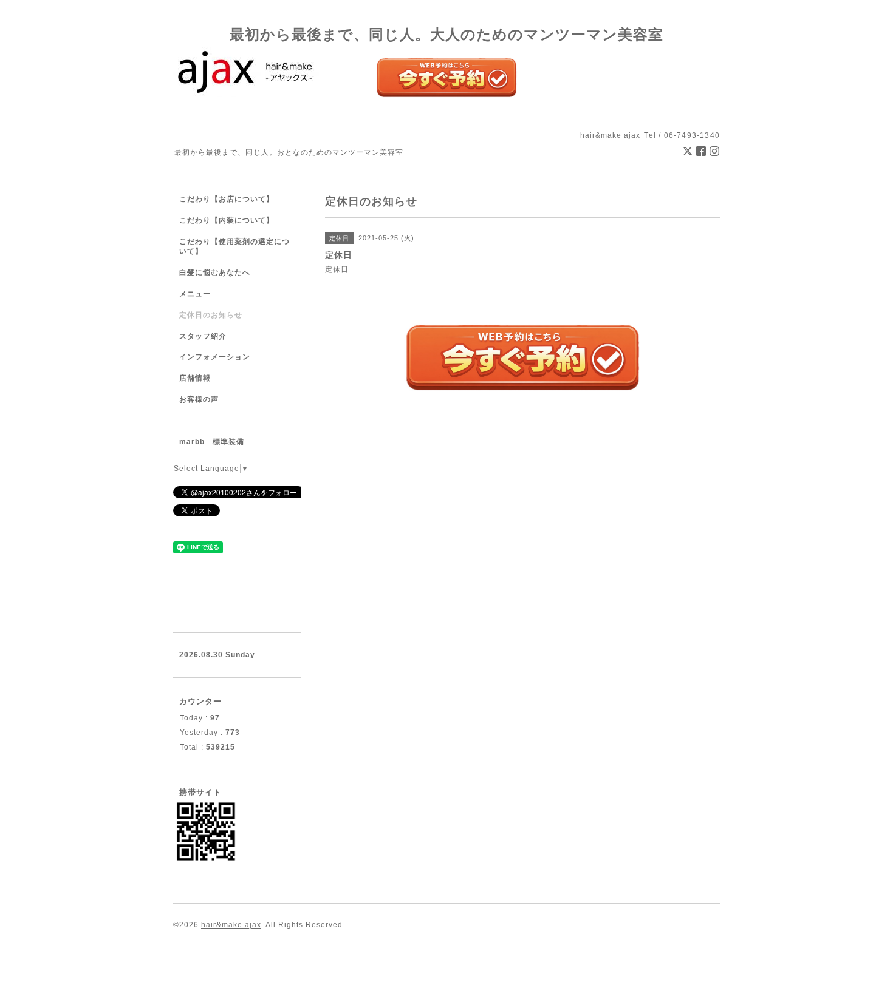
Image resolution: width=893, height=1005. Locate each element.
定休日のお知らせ (210, 315)
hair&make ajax (231, 925)
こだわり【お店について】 (226, 199)
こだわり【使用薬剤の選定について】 (234, 246)
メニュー (195, 293)
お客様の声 (199, 399)
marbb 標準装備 (211, 442)
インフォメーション (214, 357)
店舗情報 (195, 378)
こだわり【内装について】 (226, 220)
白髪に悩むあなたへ (214, 272)
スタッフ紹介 (203, 336)
